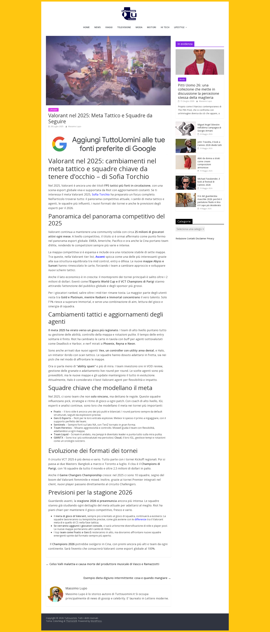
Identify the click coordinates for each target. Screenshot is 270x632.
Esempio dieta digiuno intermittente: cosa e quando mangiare (127, 578)
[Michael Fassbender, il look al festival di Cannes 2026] (186, 177)
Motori (151, 27)
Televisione (124, 27)
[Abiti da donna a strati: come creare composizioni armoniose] (186, 156)
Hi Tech (165, 27)
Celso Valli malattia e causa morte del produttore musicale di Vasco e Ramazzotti (102, 564)
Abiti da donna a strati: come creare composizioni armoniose (209, 163)
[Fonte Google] (108, 144)
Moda (139, 27)
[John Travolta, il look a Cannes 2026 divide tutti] (186, 140)
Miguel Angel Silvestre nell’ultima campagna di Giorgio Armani (209, 127)
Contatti (191, 238)
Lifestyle (179, 27)
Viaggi (108, 27)
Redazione (181, 238)
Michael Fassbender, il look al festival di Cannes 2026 (209, 181)
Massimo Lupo (74, 126)
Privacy (210, 238)
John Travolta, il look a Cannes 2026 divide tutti (210, 143)
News (97, 27)
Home (86, 27)
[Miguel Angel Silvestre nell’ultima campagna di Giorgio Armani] (186, 123)
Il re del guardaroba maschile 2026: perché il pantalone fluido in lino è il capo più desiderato (210, 201)
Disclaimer (201, 238)
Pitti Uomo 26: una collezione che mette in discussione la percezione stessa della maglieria (198, 91)
